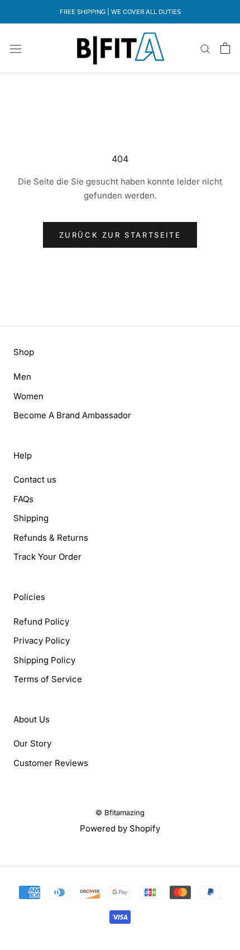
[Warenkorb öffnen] (225, 48)
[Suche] (205, 48)
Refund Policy (41, 621)
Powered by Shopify (120, 828)
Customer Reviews (50, 763)
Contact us (34, 479)
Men (22, 376)
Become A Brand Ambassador (72, 415)
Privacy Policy (41, 640)
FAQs (23, 499)
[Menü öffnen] (15, 48)
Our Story (32, 743)
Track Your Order (47, 556)
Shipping (31, 518)
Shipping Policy (44, 660)
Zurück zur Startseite (120, 234)
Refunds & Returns (50, 537)
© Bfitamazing (120, 812)
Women (28, 396)
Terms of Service (47, 679)
